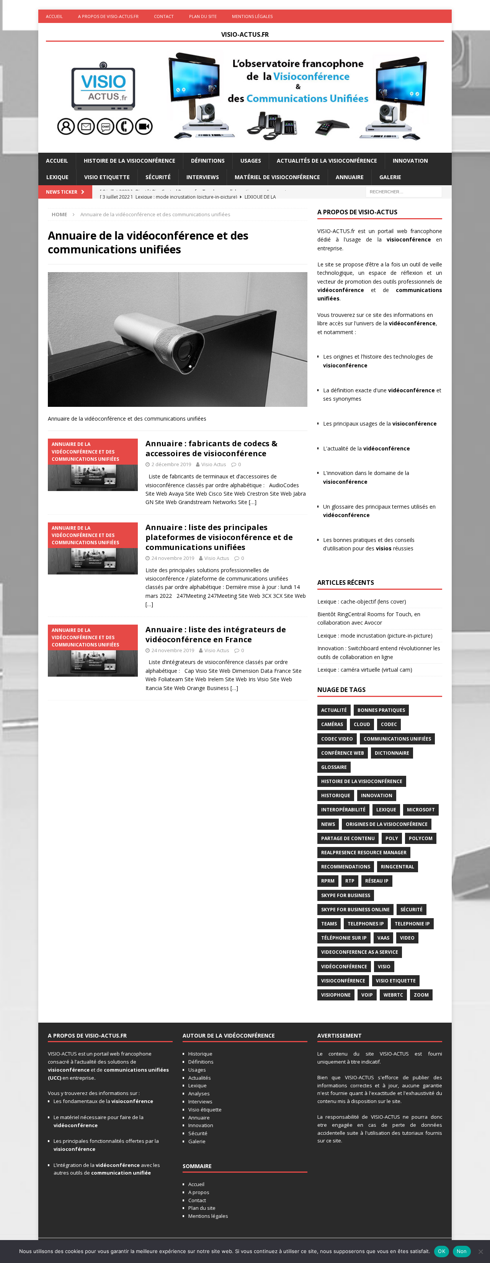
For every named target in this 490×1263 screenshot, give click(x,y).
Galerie (390, 177)
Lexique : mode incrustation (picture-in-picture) (375, 635)
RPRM (328, 881)
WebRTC (393, 995)
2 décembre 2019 (171, 464)
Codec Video (337, 739)
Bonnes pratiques (381, 710)
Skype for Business (345, 895)
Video (407, 938)
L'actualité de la (366, 448)
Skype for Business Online (355, 909)
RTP (349, 881)
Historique (335, 795)
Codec (389, 724)
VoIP (367, 995)
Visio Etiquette (107, 177)
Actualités (199, 1077)
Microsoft (421, 809)
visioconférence (409, 239)
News (328, 824)
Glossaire (334, 767)
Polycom (421, 838)
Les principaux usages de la (380, 423)
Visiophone (336, 995)
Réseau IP (377, 881)
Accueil (54, 16)
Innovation (410, 160)
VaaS (383, 938)
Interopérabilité (343, 809)
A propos (198, 1192)
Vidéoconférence (344, 966)
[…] (252, 502)
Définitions (208, 160)
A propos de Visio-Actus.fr (108, 16)
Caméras (332, 724)
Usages (250, 160)
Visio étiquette (205, 1109)
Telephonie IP (412, 923)
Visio (384, 966)
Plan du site (203, 16)
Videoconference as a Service (359, 952)
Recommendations (345, 866)
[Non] (480, 1251)
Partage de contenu (348, 838)
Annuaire (350, 177)
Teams (329, 923)
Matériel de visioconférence (277, 177)
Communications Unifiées (397, 739)
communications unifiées (136, 1069)
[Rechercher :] (404, 191)
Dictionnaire (392, 753)
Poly (391, 838)
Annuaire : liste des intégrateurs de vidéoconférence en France (215, 634)
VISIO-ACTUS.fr (336, 231)
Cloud (362, 724)
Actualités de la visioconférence (327, 160)
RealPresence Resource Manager (364, 852)
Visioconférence (343, 980)
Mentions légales (252, 16)
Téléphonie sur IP (344, 938)
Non (462, 1251)
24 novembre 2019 (173, 558)
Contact (164, 16)
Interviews (202, 177)
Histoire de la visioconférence (129, 160)
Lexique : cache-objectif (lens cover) (361, 601)
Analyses (199, 1093)
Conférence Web (342, 753)
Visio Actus (213, 464)
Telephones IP (366, 923)
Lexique (57, 177)
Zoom (421, 995)
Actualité (334, 710)
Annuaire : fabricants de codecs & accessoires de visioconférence (211, 448)
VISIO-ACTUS (62, 1053)
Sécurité (158, 177)
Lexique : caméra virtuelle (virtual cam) (364, 669)
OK (441, 1251)
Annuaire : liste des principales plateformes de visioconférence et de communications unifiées (219, 537)
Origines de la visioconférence (387, 824)
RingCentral (397, 866)
